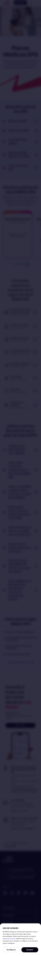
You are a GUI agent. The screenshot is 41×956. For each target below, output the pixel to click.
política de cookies (9, 938)
